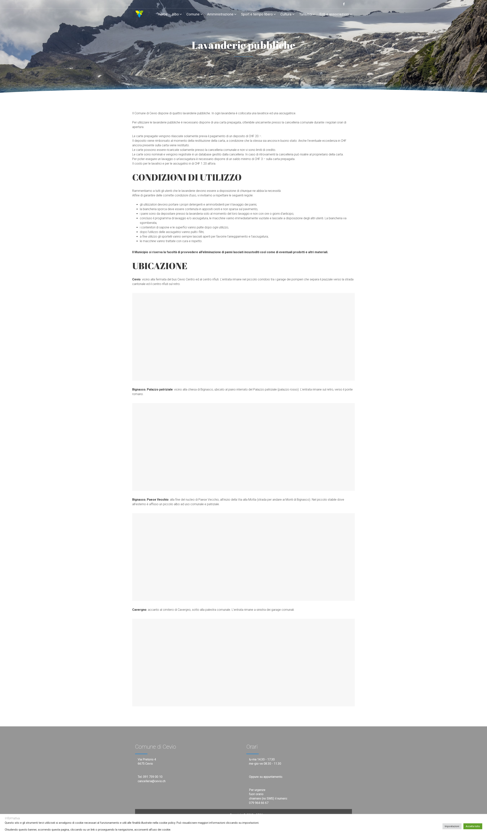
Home (162, 14)
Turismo (305, 14)
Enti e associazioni (334, 14)
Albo (175, 14)
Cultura (285, 14)
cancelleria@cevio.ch (152, 781)
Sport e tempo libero (257, 14)
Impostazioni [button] (452, 826)
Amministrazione (220, 14)
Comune (193, 14)
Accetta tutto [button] (473, 826)
